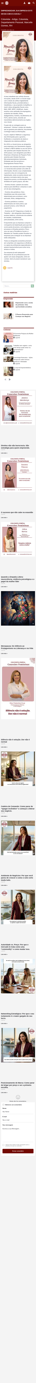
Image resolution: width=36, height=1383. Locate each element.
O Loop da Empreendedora (22, 367)
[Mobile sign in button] (24, 3)
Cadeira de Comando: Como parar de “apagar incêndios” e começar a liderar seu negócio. (17, 808)
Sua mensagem (7, 1125)
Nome (4, 1108)
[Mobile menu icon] (2, 3)
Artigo (15, 19)
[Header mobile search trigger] (33, 3)
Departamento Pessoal (12, 22)
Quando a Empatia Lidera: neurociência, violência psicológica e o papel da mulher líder (17, 579)
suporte (17, 337)
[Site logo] (7, 3)
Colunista (23, 19)
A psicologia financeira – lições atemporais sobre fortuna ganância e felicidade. (23, 359)
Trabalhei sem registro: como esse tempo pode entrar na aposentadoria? (22, 347)
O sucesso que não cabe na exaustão (17, 512)
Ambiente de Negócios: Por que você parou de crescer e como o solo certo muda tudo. (17, 878)
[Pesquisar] (32, 286)
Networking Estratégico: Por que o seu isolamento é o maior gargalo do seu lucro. (17, 1016)
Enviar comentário (18, 1151)
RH (10, 25)
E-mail (4, 1116)
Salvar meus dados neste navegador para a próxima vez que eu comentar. (17, 1145)
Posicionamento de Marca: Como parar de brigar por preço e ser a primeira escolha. (17, 1085)
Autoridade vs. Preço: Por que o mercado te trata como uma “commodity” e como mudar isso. (15, 947)
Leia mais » (4, 453)
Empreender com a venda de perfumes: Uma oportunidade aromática (24, 305)
